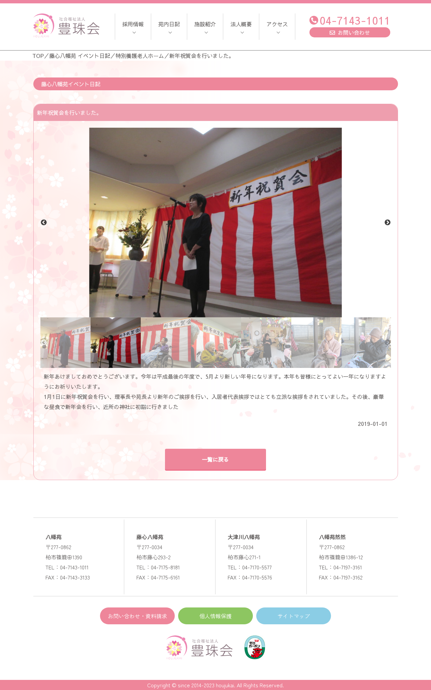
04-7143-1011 (355, 20)
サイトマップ (293, 616)
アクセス (277, 24)
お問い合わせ (354, 32)
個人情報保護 (215, 616)
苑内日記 (169, 24)
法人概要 (241, 24)
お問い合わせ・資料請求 (137, 616)
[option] (215, 222)
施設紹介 (205, 24)
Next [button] (387, 222)
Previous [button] (43, 222)
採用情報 (133, 24)
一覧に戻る (215, 459)
